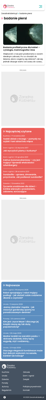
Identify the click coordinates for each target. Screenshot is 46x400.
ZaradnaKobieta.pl (9, 13)
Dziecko (5, 379)
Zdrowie (26, 372)
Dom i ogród (28, 375)
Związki (26, 379)
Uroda (4, 375)
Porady (5, 383)
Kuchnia (5, 372)
